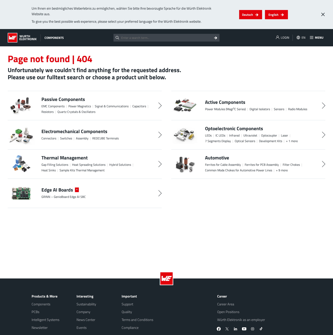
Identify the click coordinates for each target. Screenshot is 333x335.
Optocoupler (269, 135)
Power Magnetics (79, 106)
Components (41, 304)
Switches (66, 138)
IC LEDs (220, 135)
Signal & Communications (112, 106)
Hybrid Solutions (120, 164)
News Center (86, 319)
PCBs (35, 311)
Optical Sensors (245, 141)
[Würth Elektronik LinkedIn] (235, 329)
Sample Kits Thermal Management (82, 170)
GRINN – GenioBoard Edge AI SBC (63, 196)
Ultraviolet (250, 135)
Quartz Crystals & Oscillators (76, 111)
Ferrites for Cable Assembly (223, 164)
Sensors (279, 109)
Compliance (130, 327)
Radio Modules (297, 109)
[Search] (215, 38)
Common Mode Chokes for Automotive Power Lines (238, 170)
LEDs (208, 135)
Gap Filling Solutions (54, 164)
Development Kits (270, 141)
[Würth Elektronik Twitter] (227, 329)
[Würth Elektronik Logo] (22, 37)
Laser (284, 135)
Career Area (225, 304)
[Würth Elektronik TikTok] (261, 329)
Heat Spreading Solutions (88, 164)
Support (127, 304)
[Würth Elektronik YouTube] (244, 329)
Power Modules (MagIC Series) (225, 109)
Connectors (48, 138)
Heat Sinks (48, 170)
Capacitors (139, 106)
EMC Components (53, 106)
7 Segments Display (218, 141)
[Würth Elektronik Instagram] (252, 329)
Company (83, 311)
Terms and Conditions (137, 319)
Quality (127, 311)
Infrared (234, 135)
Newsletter (40, 327)
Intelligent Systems (45, 319)
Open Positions (228, 311)
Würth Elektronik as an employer (241, 319)
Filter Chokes (291, 164)
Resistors (47, 111)
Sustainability (86, 304)
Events (82, 327)
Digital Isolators (260, 109)
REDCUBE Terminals (105, 138)
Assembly (82, 138)
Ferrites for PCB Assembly (262, 164)
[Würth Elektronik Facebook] (218, 329)
